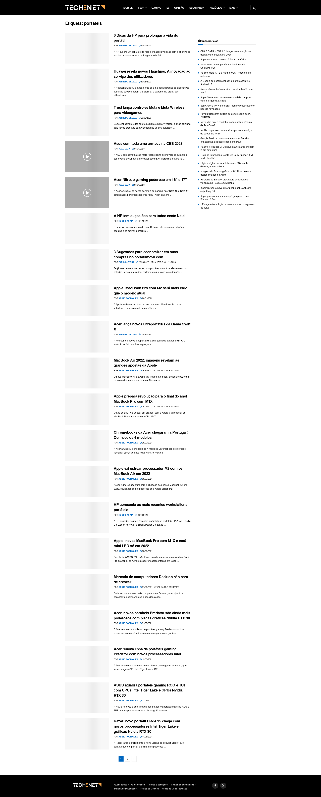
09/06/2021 (142, 514)
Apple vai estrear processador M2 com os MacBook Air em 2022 (148, 471)
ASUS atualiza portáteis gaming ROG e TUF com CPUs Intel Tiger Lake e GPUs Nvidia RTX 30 (150, 690)
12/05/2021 (147, 659)
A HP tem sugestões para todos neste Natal (149, 215)
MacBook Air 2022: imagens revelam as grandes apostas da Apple (146, 362)
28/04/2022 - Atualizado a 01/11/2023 (157, 262)
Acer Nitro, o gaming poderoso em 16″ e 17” (150, 179)
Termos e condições (158, 784)
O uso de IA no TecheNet (174, 788)
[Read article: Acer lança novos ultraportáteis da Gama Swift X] (87, 337)
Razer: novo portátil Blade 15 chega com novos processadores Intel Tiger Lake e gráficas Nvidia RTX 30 (147, 726)
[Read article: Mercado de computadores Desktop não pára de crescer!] (87, 589)
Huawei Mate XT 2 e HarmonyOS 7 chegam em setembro (225, 74)
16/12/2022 (142, 220)
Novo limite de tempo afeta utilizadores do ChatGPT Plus (222, 66)
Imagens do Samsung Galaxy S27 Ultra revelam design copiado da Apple (225, 173)
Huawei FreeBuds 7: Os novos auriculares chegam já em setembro (227, 148)
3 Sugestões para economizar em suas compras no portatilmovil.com (146, 254)
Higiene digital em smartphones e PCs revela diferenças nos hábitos (224, 164)
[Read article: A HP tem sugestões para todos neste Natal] (87, 228)
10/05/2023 (145, 81)
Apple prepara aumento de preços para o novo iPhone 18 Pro (225, 197)
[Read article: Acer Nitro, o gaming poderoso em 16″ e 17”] (87, 192)
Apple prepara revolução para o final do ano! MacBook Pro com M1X (150, 398)
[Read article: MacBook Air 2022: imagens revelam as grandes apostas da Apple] (87, 373)
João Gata (124, 148)
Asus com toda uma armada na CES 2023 (148, 143)
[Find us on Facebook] (215, 786)
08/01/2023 (139, 148)
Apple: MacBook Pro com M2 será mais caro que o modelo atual (150, 290)
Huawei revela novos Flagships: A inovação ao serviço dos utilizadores (152, 73)
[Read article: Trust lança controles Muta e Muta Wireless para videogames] (87, 120)
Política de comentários (182, 784)
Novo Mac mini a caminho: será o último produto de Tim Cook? (226, 123)
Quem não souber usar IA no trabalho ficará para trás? (226, 90)
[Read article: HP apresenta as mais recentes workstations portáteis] (87, 517)
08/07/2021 (147, 478)
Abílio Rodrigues (128, 298)
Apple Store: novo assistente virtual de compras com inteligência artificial (225, 99)
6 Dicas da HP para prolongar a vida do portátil (146, 37)
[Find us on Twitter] (223, 786)
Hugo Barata (126, 220)
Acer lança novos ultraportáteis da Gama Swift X (152, 326)
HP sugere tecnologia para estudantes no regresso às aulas (227, 206)
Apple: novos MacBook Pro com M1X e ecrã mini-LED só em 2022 (150, 543)
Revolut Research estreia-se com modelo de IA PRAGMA (225, 115)
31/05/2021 (147, 623)
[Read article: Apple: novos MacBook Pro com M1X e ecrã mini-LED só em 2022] (87, 553)
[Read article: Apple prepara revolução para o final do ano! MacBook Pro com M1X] (87, 409)
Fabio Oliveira (126, 262)
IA (168, 7)
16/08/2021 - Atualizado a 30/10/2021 (160, 406)
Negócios (216, 7)
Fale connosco (138, 784)
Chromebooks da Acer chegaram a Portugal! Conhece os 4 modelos (151, 434)
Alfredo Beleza (128, 45)
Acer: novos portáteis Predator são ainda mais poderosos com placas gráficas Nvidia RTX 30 (152, 615)
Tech (141, 7)
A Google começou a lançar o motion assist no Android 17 (225, 82)
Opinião (179, 7)
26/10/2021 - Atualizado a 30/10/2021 (160, 370)
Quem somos (120, 784)
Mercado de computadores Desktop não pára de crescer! (151, 579)
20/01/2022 (147, 298)
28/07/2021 (147, 442)
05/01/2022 (145, 334)
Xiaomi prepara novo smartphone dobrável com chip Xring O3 (225, 189)
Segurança (196, 7)
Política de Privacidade (125, 788)
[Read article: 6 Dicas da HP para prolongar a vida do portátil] (87, 48)
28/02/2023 (145, 117)
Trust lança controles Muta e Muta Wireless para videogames (149, 110)
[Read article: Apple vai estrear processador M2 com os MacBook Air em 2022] (87, 481)
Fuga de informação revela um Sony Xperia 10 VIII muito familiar (227, 156)
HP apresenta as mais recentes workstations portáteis (150, 507)
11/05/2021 (147, 700)
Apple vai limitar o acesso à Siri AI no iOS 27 (223, 59)
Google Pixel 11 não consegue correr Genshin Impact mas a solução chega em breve (224, 140)
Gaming (156, 7)
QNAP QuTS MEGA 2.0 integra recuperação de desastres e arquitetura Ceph (225, 52)
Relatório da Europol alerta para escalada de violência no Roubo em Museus (224, 181)
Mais (232, 7)
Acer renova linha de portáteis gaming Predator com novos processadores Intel (147, 651)
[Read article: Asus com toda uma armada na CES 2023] (87, 156)
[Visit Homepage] (85, 7)
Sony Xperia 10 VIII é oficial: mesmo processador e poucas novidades (227, 107)
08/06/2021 (147, 551)
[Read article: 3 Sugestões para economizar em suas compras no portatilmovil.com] (87, 264)
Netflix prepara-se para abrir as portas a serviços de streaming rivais (226, 131)
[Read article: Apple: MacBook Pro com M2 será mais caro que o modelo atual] (87, 300)
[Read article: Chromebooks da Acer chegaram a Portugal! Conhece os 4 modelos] (87, 445)
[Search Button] (254, 8)
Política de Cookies (149, 788)
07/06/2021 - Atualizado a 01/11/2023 (160, 586)
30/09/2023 (145, 45)
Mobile (128, 7)
